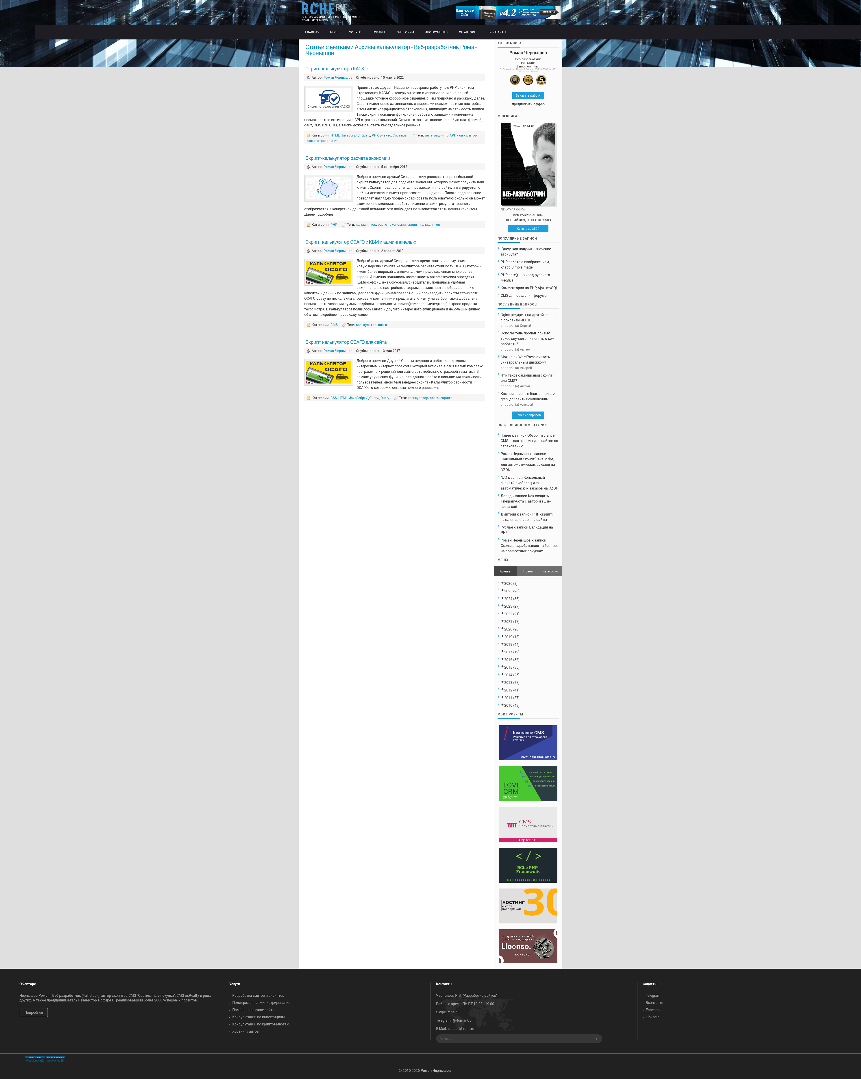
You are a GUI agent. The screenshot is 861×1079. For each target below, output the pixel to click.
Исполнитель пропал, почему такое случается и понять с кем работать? (527, 338)
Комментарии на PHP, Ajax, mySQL (529, 287)
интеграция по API (440, 135)
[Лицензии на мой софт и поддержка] (528, 961)
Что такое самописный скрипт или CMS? (526, 378)
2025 (508, 591)
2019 (508, 636)
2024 (508, 598)
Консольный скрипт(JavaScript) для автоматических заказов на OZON (528, 464)
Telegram (653, 995)
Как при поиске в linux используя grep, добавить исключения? (528, 396)
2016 (508, 659)
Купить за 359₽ (528, 228)
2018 (508, 644)
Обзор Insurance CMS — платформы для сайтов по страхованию (529, 440)
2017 (508, 652)
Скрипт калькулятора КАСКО (336, 68)
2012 (508, 690)
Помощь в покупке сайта (253, 1009)
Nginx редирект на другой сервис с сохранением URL (529, 317)
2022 (508, 613)
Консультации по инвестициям (258, 1016)
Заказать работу (528, 95)
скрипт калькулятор (423, 224)
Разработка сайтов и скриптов (258, 995)
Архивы (505, 571)
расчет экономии (392, 224)
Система (400, 135)
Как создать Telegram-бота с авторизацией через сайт (526, 501)
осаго (382, 324)
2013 (508, 682)
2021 (508, 621)
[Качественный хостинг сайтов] (528, 922)
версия (362, 276)
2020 (508, 629)
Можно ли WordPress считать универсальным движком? (525, 359)
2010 (508, 705)
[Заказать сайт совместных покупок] (508, 17)
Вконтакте (654, 1002)
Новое (528, 571)
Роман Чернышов (338, 77)
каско (311, 140)
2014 (508, 674)
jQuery (384, 397)
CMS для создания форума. (524, 295)
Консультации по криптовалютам (260, 1024)
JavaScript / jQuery (355, 135)
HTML (335, 135)
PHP (375, 135)
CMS (334, 324)
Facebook (653, 1009)
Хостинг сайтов (245, 1031)
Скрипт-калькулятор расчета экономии (347, 158)
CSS (333, 397)
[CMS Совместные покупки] (528, 840)
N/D (504, 477)
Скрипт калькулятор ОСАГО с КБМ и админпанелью (360, 241)
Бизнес (385, 135)
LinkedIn (652, 1016)
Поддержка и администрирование (261, 1002)
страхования (327, 140)
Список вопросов (528, 415)
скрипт (446, 397)
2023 (508, 606)
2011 (508, 697)
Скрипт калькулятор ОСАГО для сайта (346, 342)
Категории (550, 571)
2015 (508, 667)
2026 (508, 583)
